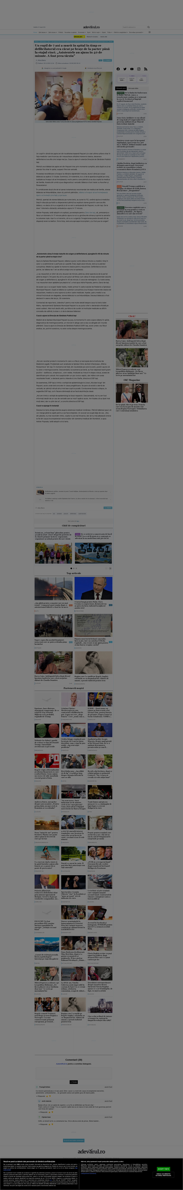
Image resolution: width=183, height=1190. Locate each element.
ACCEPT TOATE (163, 1169)
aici (51, 1180)
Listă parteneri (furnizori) (88, 1173)
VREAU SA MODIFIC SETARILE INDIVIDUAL (163, 1174)
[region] (91, 1174)
